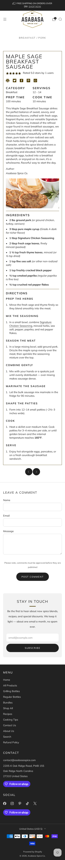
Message (8, 531)
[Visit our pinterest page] (20, 803)
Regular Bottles (12, 696)
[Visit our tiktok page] (27, 803)
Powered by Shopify (32, 851)
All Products (10, 685)
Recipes (7, 714)
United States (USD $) (30, 828)
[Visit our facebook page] (4, 803)
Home (6, 679)
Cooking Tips (10, 719)
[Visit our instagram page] (12, 803)
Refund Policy (11, 742)
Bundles (7, 702)
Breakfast (27, 37)
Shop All (8, 708)
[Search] (60, 19)
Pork (42, 37)
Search (7, 736)
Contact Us (9, 725)
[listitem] (32, 5)
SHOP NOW (35, 6)
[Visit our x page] (35, 803)
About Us (8, 731)
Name (6, 500)
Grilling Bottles (11, 691)
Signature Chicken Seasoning (30, 324)
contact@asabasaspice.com (19, 760)
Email (6, 515)
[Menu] (5, 19)
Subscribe (32, 648)
